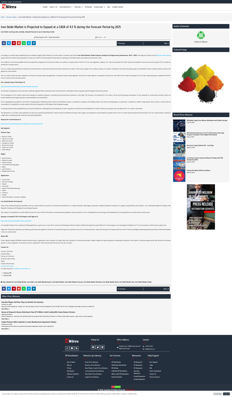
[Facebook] (93, 347)
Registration (17, 2)
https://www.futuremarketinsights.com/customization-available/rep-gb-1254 (22, 124)
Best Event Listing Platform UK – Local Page (200, 145)
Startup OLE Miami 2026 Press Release (198, 170)
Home (45, 7)
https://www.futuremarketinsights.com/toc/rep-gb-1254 (16, 221)
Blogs (12, 266)
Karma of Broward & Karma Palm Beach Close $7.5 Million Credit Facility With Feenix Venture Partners (38, 312)
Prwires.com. (130, 390)
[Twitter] (98, 347)
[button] (4, 43)
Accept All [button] (226, 394)
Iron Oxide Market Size (126, 282)
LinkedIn (3, 266)
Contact (4, 2)
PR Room (88, 7)
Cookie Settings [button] (217, 394)
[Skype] (76, 348)
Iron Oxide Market (58, 282)
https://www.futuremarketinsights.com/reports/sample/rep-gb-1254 (19, 86)
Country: (5, 275)
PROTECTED (117, 386)
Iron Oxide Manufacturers (43, 282)
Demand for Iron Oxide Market (16, 282)
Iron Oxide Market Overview (93, 282)
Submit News (117, 7)
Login (10, 2)
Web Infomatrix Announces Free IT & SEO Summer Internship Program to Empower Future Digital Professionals (205, 134)
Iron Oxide (30, 282)
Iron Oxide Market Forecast (74, 282)
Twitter (8, 266)
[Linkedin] (102, 347)
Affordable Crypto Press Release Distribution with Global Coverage (207, 120)
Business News (12, 17)
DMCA (113, 386)
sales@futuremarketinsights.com (21, 268)
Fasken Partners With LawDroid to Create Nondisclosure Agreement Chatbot (29, 322)
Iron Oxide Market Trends (143, 282)
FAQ (108, 7)
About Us (53, 7)
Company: (6, 273)
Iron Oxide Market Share (111, 282)
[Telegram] (72, 348)
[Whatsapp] (67, 348)
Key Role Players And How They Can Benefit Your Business (23, 302)
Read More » (5, 309)
